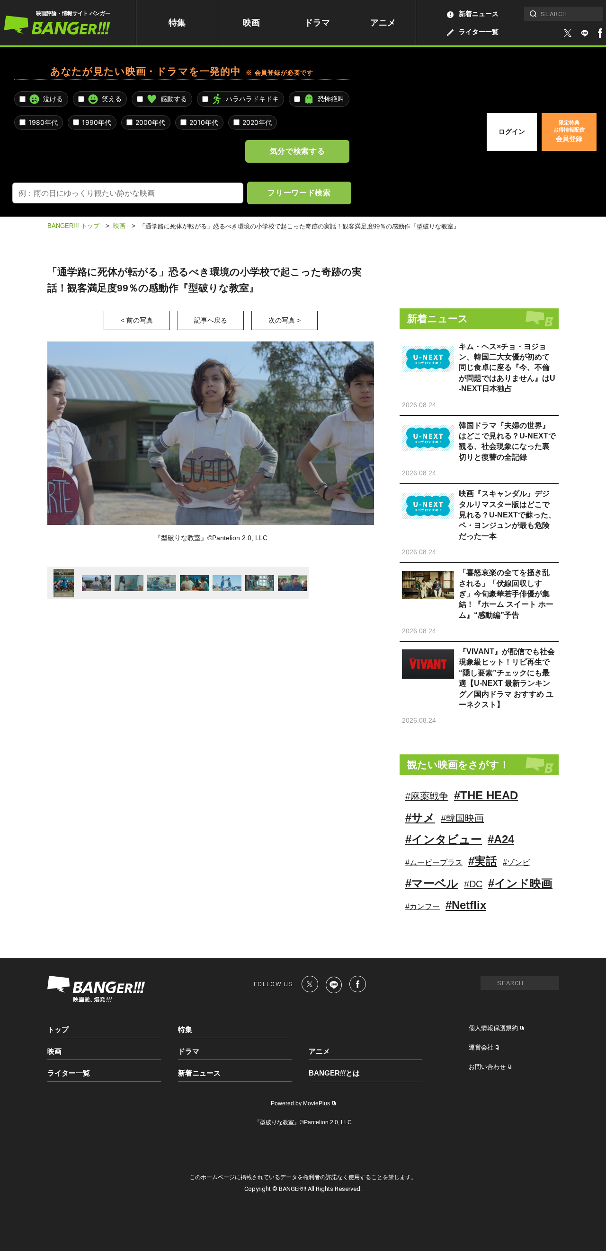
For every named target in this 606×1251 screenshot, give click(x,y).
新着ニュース (479, 13)
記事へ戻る (210, 320)
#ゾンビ (516, 862)
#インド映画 (520, 883)
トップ (58, 1029)
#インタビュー (443, 839)
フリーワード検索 (298, 192)
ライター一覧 (479, 31)
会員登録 (569, 131)
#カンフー (422, 906)
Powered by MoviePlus (300, 1103)
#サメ (420, 817)
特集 (177, 22)
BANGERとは (334, 1073)
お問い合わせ (487, 1066)
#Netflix (466, 905)
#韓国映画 (462, 818)
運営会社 (481, 1047)
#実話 (482, 861)
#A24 (501, 839)
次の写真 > (284, 320)
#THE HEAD (486, 795)
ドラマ (317, 22)
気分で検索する (297, 151)
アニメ (383, 22)
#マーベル (431, 883)
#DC (473, 884)
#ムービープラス (434, 862)
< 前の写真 (137, 320)
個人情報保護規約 (493, 1028)
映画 (251, 22)
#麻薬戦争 (426, 796)
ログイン (512, 131)
